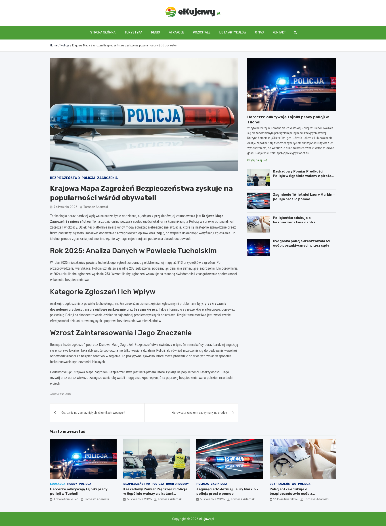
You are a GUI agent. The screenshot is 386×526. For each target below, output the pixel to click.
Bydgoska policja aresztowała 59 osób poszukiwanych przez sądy (301, 243)
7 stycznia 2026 (66, 207)
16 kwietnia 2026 (139, 499)
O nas (259, 32)
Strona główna (102, 32)
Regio (155, 32)
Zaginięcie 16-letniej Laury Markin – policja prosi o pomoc (304, 197)
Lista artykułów (232, 32)
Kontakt (279, 32)
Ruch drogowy (177, 483)
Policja (88, 178)
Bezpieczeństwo (65, 178)
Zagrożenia (107, 178)
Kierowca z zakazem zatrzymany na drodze (199, 412)
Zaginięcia (219, 483)
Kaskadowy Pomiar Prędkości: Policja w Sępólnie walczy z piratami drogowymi (304, 175)
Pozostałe (201, 32)
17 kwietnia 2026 (66, 499)
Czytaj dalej (254, 160)
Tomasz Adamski (95, 207)
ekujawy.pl (206, 519)
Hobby (72, 483)
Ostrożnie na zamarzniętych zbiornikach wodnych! (93, 412)
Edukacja (57, 483)
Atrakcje (176, 32)
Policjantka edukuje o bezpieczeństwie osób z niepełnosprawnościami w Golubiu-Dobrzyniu (303, 224)
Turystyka (133, 32)
